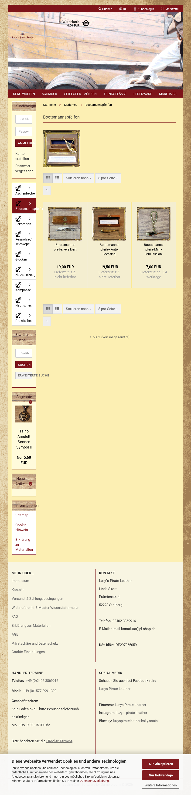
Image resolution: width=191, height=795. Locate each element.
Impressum (20, 581)
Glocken (21, 259)
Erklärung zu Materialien (24, 545)
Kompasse (23, 290)
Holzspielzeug (25, 275)
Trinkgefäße (115, 94)
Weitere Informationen (161, 785)
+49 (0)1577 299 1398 (39, 691)
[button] (123, 8)
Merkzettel (171, 9)
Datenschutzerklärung (94, 780)
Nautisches (23, 305)
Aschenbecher (25, 193)
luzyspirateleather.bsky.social (136, 721)
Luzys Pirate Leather (114, 689)
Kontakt (18, 590)
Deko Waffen (24, 94)
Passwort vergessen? (23, 168)
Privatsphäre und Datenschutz (35, 643)
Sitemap (21, 515)
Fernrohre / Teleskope (23, 242)
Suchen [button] (107, 9)
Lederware (142, 94)
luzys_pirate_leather (131, 713)
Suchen (24, 364)
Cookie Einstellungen (28, 652)
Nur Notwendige (161, 775)
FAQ (15, 616)
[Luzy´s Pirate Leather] (23, 35)
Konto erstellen (22, 156)
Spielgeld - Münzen (80, 94)
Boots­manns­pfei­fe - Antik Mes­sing (109, 249)
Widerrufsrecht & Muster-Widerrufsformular (45, 608)
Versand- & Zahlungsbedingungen (37, 599)
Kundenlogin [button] (145, 9)
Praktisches (23, 321)
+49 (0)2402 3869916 (42, 681)
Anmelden (25, 143)
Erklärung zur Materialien (31, 625)
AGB (15, 634)
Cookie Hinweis (21, 527)
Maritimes (167, 94)
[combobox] (78, 178)
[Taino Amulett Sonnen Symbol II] (23, 414)
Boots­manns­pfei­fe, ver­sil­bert (65, 247)
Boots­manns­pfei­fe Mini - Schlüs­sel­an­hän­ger (154, 249)
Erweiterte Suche (25, 375)
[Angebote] (30, 402)
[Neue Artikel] (30, 484)
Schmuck (49, 94)
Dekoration (23, 224)
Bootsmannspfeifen (25, 209)
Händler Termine (59, 741)
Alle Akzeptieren (161, 764)
